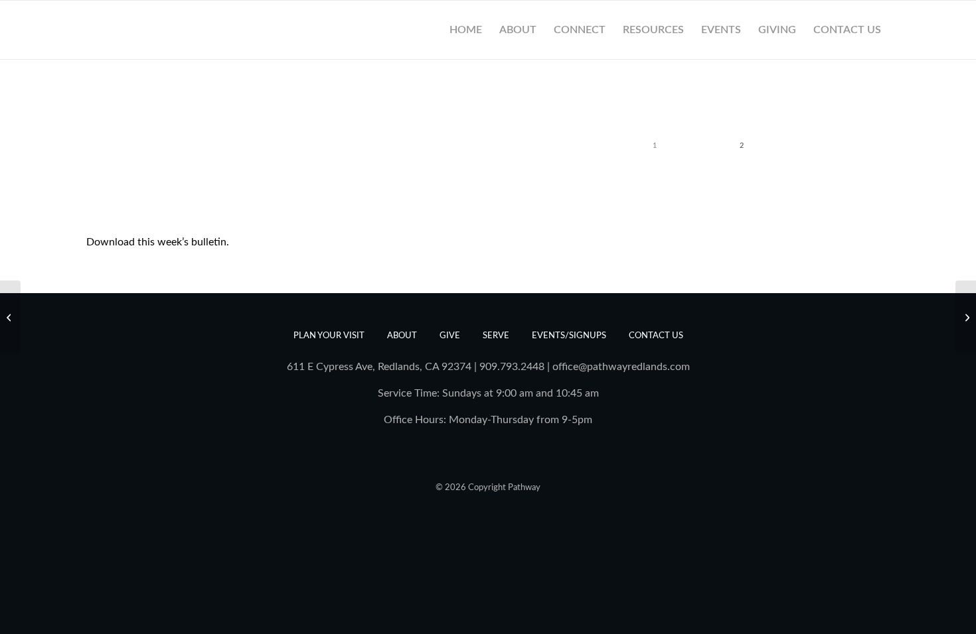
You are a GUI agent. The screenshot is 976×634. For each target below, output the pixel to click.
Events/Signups (569, 336)
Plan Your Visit (329, 336)
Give (450, 336)
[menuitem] (466, 30)
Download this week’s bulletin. (157, 242)
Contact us (656, 336)
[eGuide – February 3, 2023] (10, 317)
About (402, 336)
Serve (496, 336)
